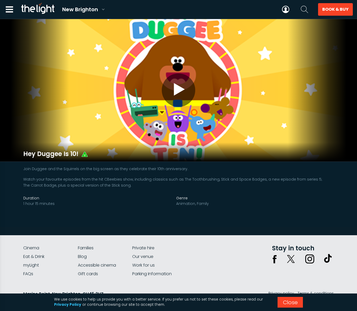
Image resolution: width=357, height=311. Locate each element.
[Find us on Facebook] (274, 259)
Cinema (31, 248)
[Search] (304, 9)
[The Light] (37, 9)
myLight (31, 265)
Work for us (143, 265)
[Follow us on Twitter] (291, 259)
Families (86, 248)
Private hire (143, 248)
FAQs (28, 274)
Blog (82, 257)
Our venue (142, 257)
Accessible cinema (97, 265)
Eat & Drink (33, 257)
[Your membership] (285, 9)
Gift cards (88, 274)
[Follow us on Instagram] (309, 259)
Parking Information (152, 274)
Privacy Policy (67, 304)
